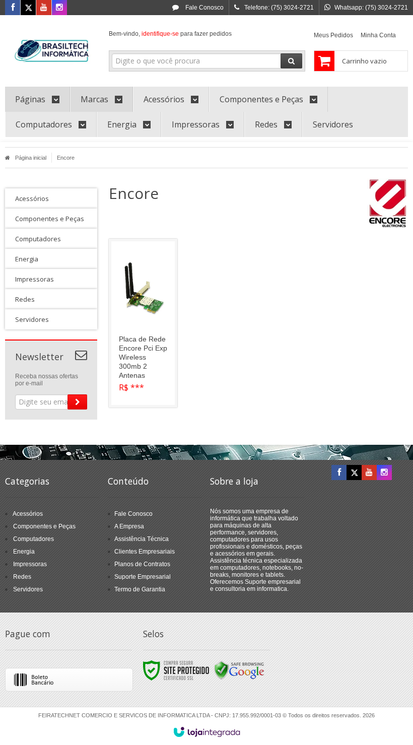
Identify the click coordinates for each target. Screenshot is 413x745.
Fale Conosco (204, 7)
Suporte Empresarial (142, 576)
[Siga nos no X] (28, 8)
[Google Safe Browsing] (239, 669)
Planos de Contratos (142, 564)
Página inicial (30, 158)
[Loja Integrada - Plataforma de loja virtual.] (207, 731)
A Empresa (129, 526)
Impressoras (30, 564)
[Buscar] (291, 61)
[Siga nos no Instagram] (59, 8)
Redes (22, 576)
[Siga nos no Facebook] (12, 8)
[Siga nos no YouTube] (369, 473)
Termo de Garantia (139, 589)
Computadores (33, 539)
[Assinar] (77, 402)
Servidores (28, 589)
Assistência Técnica (141, 539)
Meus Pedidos (333, 35)
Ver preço (148, 359)
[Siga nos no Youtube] (43, 8)
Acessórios (28, 513)
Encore (66, 158)
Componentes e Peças (44, 526)
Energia (24, 551)
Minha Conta (378, 35)
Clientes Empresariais (144, 551)
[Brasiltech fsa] (51, 48)
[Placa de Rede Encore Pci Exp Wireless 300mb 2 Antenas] (143, 323)
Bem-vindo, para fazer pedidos (170, 33)
